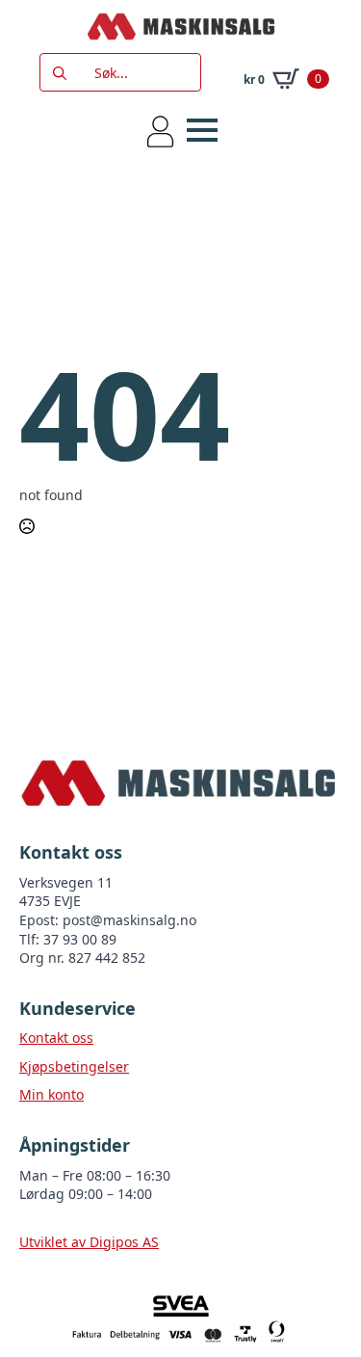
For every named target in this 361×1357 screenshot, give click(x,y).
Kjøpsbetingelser (74, 1066)
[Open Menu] (202, 130)
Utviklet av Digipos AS (89, 1242)
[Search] (59, 73)
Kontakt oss (56, 1037)
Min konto (51, 1094)
